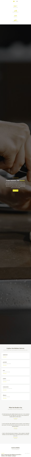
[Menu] (17, 1)
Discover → (15, 190)
